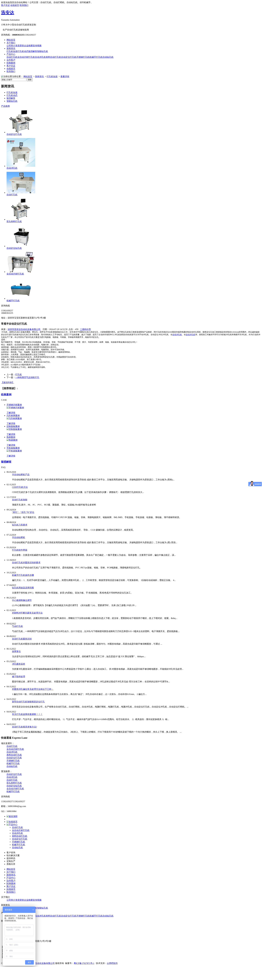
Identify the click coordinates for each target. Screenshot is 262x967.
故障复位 (16, 651)
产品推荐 (5, 106)
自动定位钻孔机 (14, 248)
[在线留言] (12, 822)
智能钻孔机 (42, 51)
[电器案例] (12, 440)
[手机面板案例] (14, 451)
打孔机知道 (12, 51)
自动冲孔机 (40, 57)
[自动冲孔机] (21, 166)
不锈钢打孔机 (83, 57)
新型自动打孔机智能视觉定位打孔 (28, 702)
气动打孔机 (17, 626)
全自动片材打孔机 (26, 57)
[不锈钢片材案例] (15, 407)
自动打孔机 (12, 57)
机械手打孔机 (96, 57)
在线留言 (14, 5)
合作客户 (11, 60)
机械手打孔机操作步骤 (23, 575)
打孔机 (18, 374)
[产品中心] (12, 824)
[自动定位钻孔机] (21, 246)
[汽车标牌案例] (14, 418)
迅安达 (7, 12)
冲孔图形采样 (18, 664)
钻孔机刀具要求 (19, 525)
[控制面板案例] (14, 429)
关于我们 (11, 43)
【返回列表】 (7, 382)
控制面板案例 (13, 426)
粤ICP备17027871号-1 (84, 963)
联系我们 (24, 5)
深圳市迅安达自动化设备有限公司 (24, 329)
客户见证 (5, 5)
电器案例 (11, 437)
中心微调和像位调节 (22, 600)
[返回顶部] (12, 816)
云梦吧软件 (112, 963)
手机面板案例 (13, 448)
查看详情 (64, 76)
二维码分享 (85, 329)
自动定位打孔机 (68, 57)
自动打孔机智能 (19, 500)
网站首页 (11, 40)
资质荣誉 (19, 45)
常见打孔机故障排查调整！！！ (27, 714)
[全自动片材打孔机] (21, 272)
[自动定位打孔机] (21, 132)
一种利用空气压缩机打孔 (27, 377)
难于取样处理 (18, 676)
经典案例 (11, 63)
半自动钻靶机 (18, 537)
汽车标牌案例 (13, 415)
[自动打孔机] (21, 192)
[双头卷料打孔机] (21, 219)
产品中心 (11, 54)
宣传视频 (37, 45)
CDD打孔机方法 (20, 487)
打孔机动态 (22, 51)
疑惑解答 (32, 51)
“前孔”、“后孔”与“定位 (23, 512)
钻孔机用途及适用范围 (23, 588)
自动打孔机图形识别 (22, 639)
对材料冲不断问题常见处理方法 (27, 613)
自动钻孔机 (108, 57)
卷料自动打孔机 (53, 57)
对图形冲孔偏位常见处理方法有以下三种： (32, 689)
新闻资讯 (11, 48)
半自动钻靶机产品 (20, 474)
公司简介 (11, 45)
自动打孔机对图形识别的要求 (26, 562)
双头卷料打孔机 (14, 221)
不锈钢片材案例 (14, 405)
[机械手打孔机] (21, 298)
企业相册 (28, 45)
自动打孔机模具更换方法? (24, 727)
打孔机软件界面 (19, 550)
